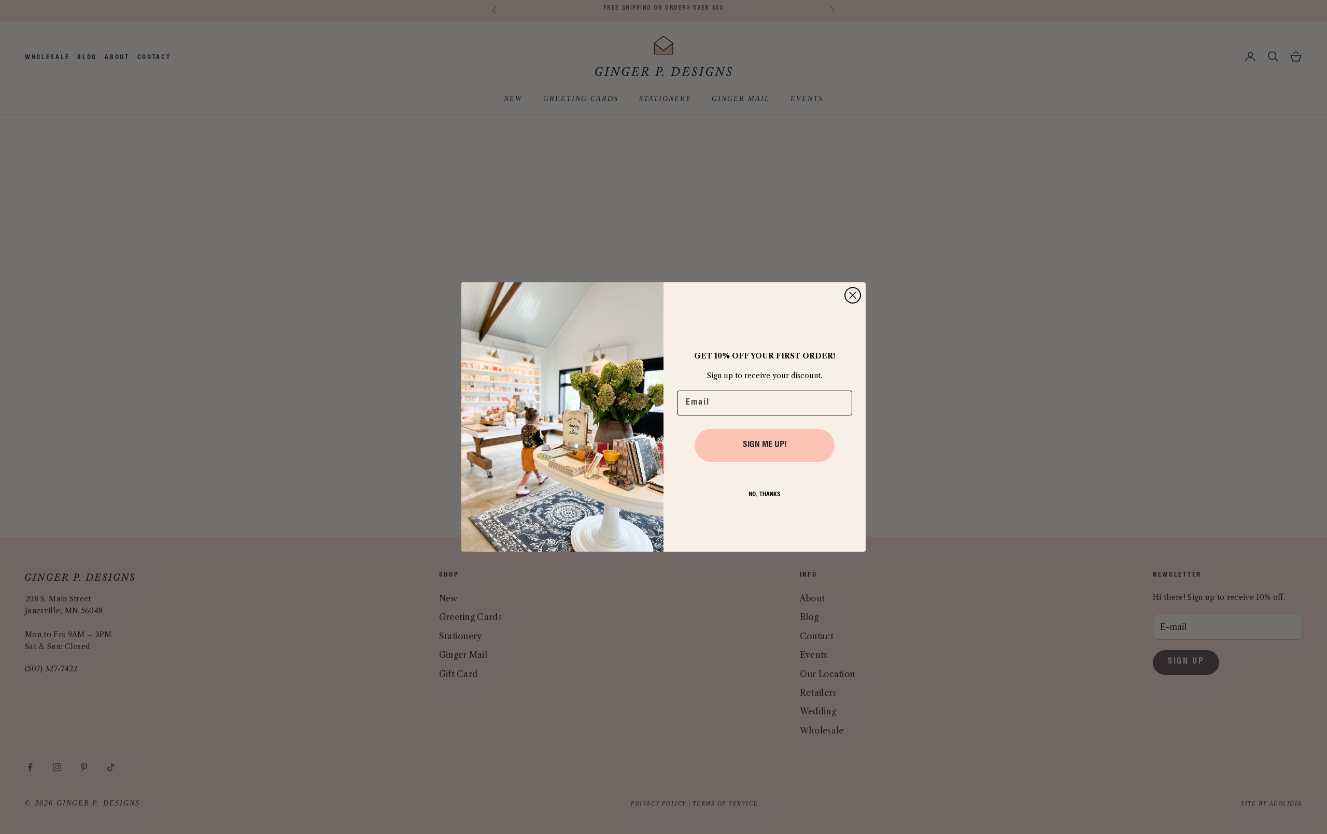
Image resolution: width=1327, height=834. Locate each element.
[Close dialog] (852, 295)
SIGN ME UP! (765, 445)
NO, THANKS (765, 495)
